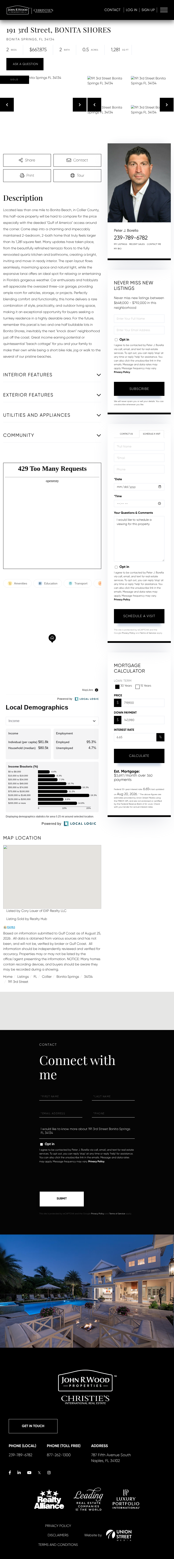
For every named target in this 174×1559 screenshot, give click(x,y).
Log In (131, 10)
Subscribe (139, 389)
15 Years (145, 685)
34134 (88, 977)
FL (35, 977)
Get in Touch (33, 1426)
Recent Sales (137, 244)
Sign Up (148, 10)
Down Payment (125, 712)
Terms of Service (148, 633)
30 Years (126, 685)
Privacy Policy (122, 372)
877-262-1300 (59, 1455)
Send (61, 1199)
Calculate (139, 756)
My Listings (120, 244)
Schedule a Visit (151, 434)
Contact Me (154, 244)
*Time (118, 496)
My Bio (118, 249)
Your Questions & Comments (133, 513)
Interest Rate (124, 730)
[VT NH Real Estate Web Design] (119, 1535)
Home (8, 977)
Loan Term (123, 681)
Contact (112, 10)
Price (118, 695)
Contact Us (126, 434)
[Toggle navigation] (164, 10)
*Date (118, 479)
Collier (47, 977)
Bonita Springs (67, 977)
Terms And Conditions (58, 1545)
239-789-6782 (131, 238)
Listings (23, 977)
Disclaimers (58, 1535)
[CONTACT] (25, 64)
